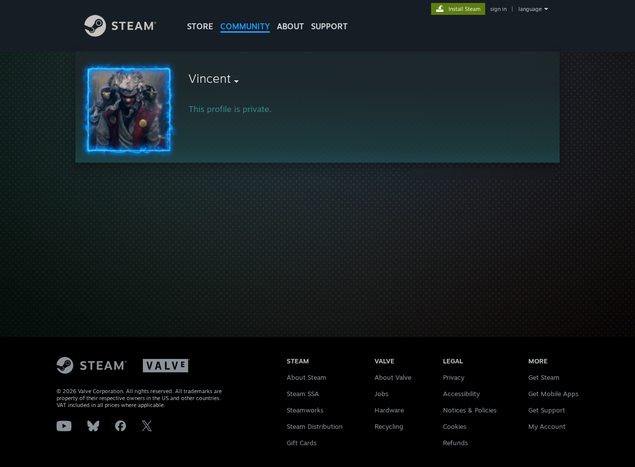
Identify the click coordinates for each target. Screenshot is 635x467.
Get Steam (544, 377)
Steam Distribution (315, 426)
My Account (547, 426)
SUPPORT (329, 26)
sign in (498, 8)
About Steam (306, 377)
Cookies (454, 426)
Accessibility (461, 394)
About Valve (393, 377)
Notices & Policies (470, 410)
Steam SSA (303, 394)
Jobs (381, 394)
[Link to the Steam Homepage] (120, 34)
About (290, 26)
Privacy (453, 377)
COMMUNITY (245, 26)
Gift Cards (302, 443)
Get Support (546, 410)
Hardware (389, 410)
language (530, 8)
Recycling (389, 426)
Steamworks (305, 410)
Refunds (455, 443)
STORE (200, 26)
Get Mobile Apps (553, 394)
